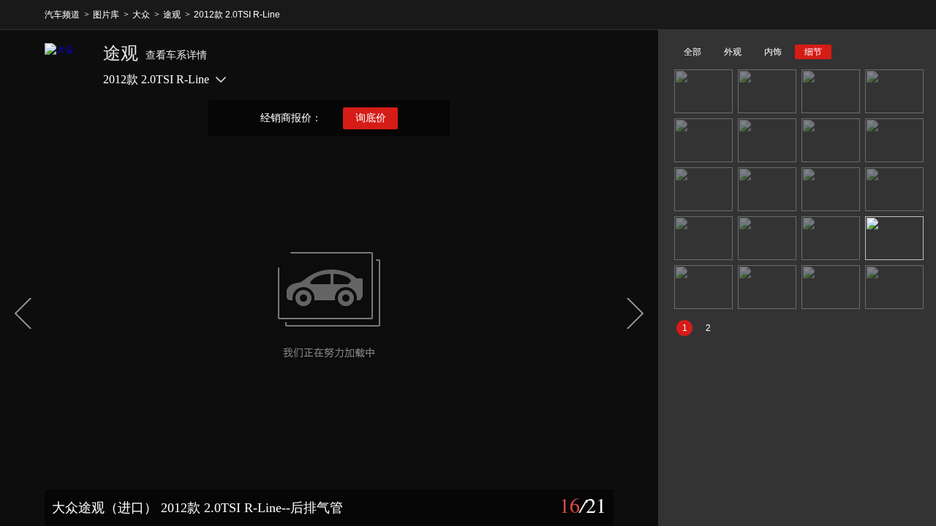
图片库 (106, 14)
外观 (732, 52)
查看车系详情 (176, 55)
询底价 (370, 118)
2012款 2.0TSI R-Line (237, 14)
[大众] (66, 65)
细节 (813, 52)
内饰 (773, 52)
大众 (141, 14)
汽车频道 (62, 14)
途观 (172, 14)
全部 (692, 52)
